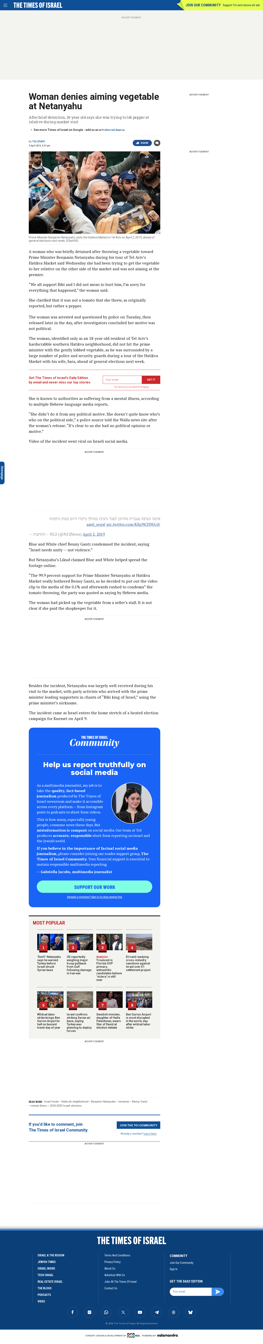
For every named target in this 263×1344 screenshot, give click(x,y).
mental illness (39, 1105)
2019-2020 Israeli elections (66, 1105)
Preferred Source (113, 129)
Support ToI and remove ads (241, 5)
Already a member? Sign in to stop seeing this (94, 897)
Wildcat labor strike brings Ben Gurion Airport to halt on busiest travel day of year (48, 1021)
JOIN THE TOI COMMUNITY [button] (138, 1125)
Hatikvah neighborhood (74, 1101)
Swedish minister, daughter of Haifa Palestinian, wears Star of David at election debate (108, 1021)
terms (146, 387)
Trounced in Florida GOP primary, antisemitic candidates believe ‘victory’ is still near (109, 968)
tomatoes (123, 1101)
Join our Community (203, 5)
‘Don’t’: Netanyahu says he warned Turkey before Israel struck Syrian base (49, 963)
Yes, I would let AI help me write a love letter (30, 1304)
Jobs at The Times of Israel (120, 1281)
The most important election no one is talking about (28, 1248)
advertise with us (114, 1275)
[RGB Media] (134, 1335)
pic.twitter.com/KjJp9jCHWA (131, 524)
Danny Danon (10, 1240)
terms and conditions (117, 1255)
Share (145, 143)
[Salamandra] (167, 1335)
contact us (110, 1288)
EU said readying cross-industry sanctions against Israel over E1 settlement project (138, 963)
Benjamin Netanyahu (103, 1101)
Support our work (94, 887)
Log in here (150, 1133)
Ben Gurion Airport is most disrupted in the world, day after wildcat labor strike (138, 1021)
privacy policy (112, 1262)
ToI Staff (38, 141)
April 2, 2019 (94, 534)
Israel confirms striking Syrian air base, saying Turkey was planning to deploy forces (79, 1023)
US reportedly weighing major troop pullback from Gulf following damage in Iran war (79, 965)
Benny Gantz (140, 1101)
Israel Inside (51, 1101)
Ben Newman (10, 1296)
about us (109, 1268)
